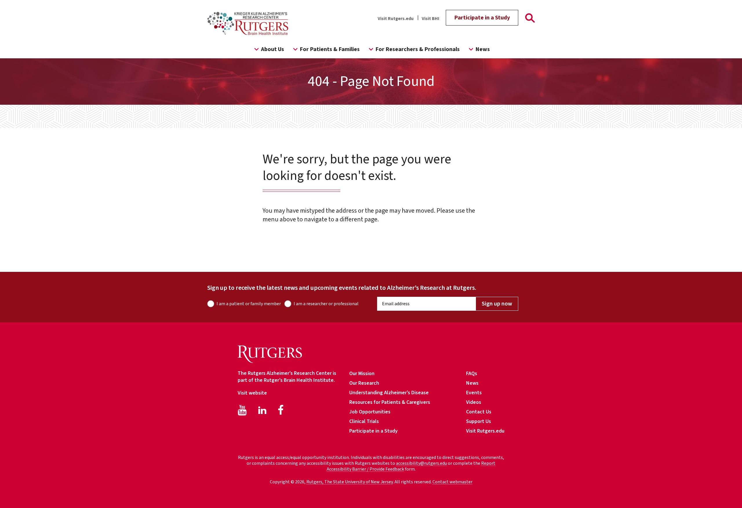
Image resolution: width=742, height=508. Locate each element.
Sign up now (497, 304)
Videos (473, 402)
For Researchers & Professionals (417, 49)
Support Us (478, 421)
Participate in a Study (482, 18)
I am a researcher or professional (326, 304)
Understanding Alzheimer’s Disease (389, 392)
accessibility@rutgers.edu (421, 463)
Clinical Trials (364, 421)
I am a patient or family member (249, 304)
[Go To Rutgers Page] (530, 19)
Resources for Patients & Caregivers (389, 402)
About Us (272, 49)
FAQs (471, 373)
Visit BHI (430, 18)
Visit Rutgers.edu (396, 18)
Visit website (252, 393)
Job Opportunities (369, 411)
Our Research (364, 383)
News (482, 49)
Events (474, 392)
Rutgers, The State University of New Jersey (349, 482)
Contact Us (478, 411)
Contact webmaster (452, 482)
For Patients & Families (330, 49)
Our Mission (361, 373)
